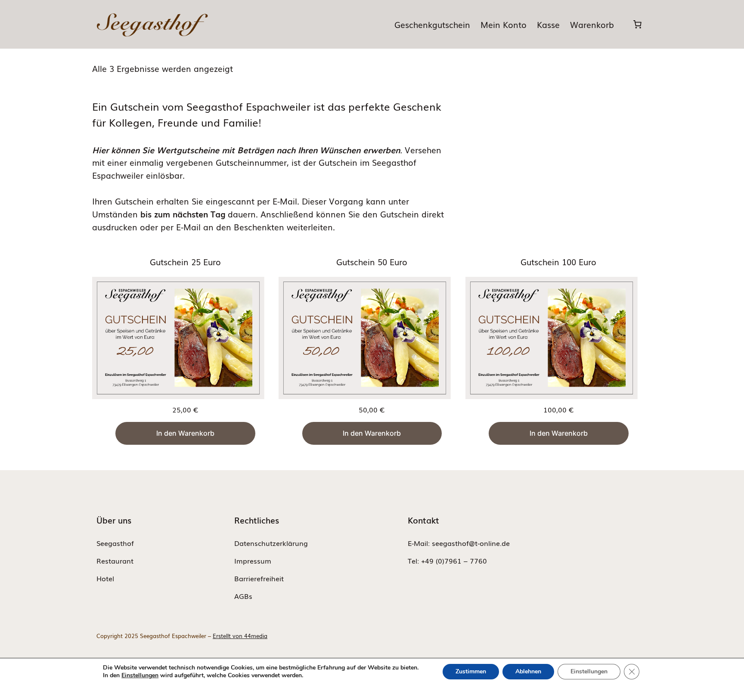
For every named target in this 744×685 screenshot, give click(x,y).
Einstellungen (139, 675)
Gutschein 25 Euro (185, 262)
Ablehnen (528, 671)
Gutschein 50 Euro (371, 262)
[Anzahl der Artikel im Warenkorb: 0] (637, 24)
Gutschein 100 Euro (558, 262)
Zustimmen (471, 671)
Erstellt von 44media (240, 636)
